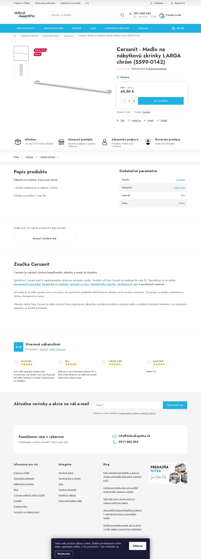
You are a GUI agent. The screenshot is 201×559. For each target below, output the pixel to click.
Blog (16, 489)
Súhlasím (138, 546)
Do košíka (161, 100)
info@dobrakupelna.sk (134, 436)
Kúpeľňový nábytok (67, 495)
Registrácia (180, 3)
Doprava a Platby (22, 3)
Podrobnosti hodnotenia (156, 69)
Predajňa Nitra (20, 506)
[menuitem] (27, 28)
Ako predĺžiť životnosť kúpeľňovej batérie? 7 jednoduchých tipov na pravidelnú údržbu (122, 514)
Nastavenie (63, 553)
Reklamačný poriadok (71, 3)
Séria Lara (179, 187)
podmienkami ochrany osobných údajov (137, 413)
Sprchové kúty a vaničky (70, 478)
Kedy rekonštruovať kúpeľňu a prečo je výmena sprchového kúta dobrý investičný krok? (122, 476)
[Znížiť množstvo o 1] (124, 101)
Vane (61, 484)
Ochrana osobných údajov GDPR (29, 495)
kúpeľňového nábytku (103, 284)
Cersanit (146, 112)
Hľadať (122, 15)
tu (118, 546)
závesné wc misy (79, 284)
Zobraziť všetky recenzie (52, 349)
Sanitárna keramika (67, 489)
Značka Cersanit (47, 156)
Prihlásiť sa (175, 405)
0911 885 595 (142, 13)
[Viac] (178, 28)
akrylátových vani (128, 284)
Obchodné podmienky (45, 3)
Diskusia (29, 156)
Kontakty (17, 500)
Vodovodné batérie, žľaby (70, 500)
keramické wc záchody (55, 284)
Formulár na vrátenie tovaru (26, 512)
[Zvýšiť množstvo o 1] (134, 101)
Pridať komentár (45, 238)
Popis (16, 156)
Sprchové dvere (66, 472)
